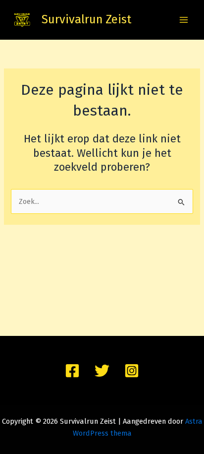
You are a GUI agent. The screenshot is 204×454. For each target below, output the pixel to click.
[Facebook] (72, 370)
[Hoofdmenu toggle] (183, 19)
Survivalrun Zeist (86, 19)
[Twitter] (102, 370)
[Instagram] (131, 370)
